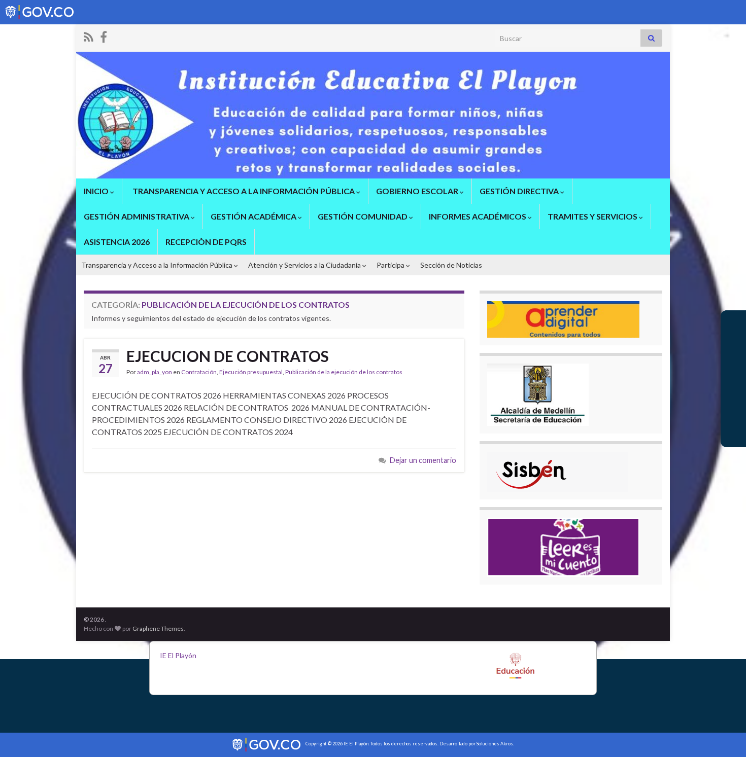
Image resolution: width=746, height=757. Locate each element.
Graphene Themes (158, 628)
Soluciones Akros (495, 743)
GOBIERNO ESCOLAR (418, 191)
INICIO (97, 191)
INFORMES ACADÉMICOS (478, 216)
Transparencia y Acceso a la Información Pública (157, 265)
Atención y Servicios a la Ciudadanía (305, 265)
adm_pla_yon (154, 372)
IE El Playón (178, 655)
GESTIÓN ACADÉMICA (254, 216)
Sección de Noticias (451, 265)
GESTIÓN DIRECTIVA (520, 191)
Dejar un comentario (423, 460)
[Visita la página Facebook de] (103, 35)
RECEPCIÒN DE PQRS (206, 241)
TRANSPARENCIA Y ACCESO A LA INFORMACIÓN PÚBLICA (243, 191)
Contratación (199, 372)
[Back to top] (723, 734)
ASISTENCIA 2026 (117, 241)
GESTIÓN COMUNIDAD (363, 216)
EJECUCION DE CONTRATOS (227, 356)
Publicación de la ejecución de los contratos (343, 372)
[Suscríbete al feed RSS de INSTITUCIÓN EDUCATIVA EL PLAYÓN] (88, 35)
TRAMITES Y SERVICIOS (593, 216)
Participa (391, 265)
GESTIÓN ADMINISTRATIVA (137, 216)
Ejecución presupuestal (251, 372)
